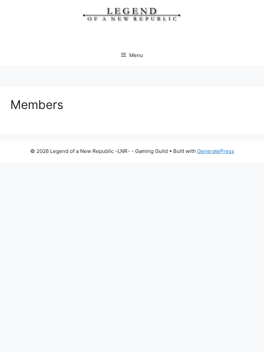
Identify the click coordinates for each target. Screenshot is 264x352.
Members (36, 104)
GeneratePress (215, 151)
